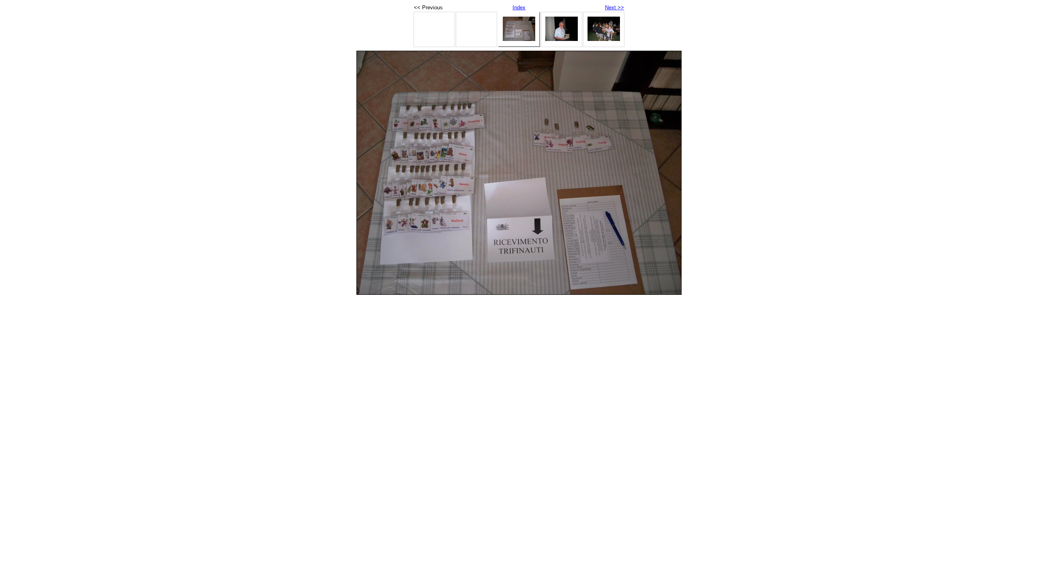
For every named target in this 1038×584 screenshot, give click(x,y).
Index (519, 7)
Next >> (614, 7)
